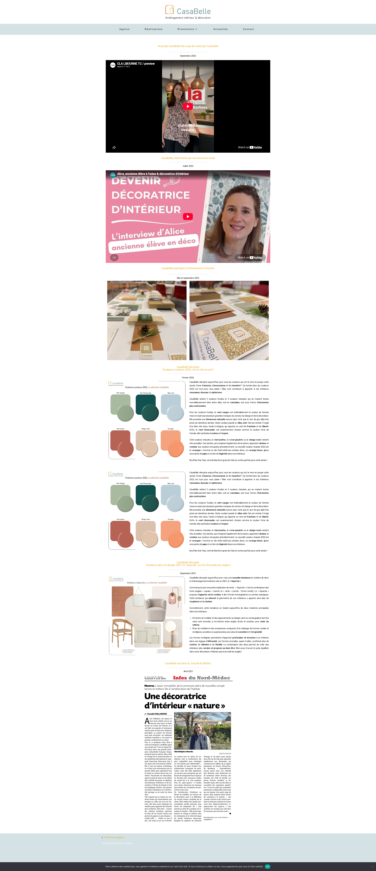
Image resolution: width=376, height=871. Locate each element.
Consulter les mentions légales (117, 843)
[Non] (372, 866)
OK (267, 866)
